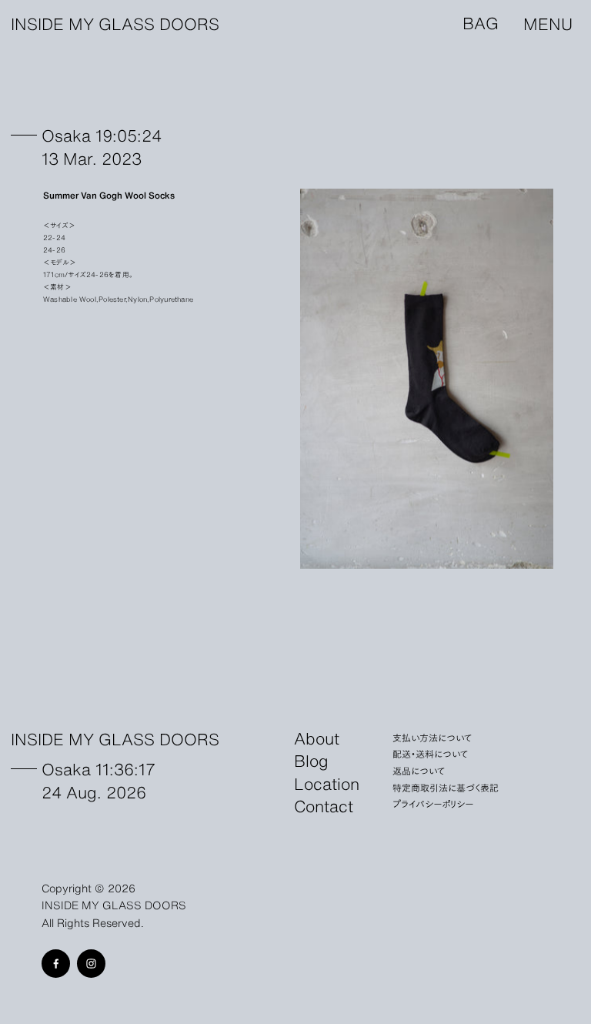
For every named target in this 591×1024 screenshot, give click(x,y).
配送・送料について (430, 753)
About (316, 738)
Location (326, 783)
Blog (311, 760)
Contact (323, 806)
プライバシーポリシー (432, 803)
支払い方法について (432, 737)
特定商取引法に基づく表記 (445, 787)
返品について (419, 770)
